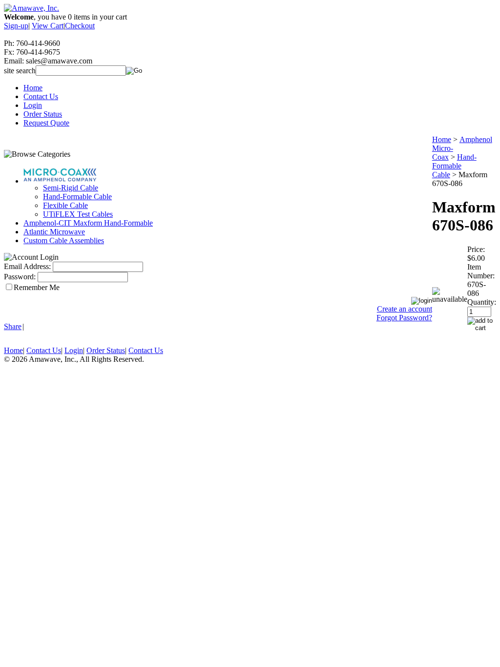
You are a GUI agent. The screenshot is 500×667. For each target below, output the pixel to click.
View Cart (47, 25)
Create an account (404, 309)
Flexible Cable (65, 205)
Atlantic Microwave (54, 232)
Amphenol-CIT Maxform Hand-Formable (88, 223)
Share (12, 326)
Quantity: (481, 302)
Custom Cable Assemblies (63, 240)
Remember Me (37, 287)
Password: (20, 276)
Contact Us (40, 96)
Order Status (42, 114)
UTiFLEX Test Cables (78, 214)
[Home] (31, 8)
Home (32, 87)
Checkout (80, 25)
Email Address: (27, 266)
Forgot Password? (404, 317)
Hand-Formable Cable (77, 196)
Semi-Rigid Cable (70, 188)
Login (32, 105)
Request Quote (46, 123)
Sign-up (16, 25)
